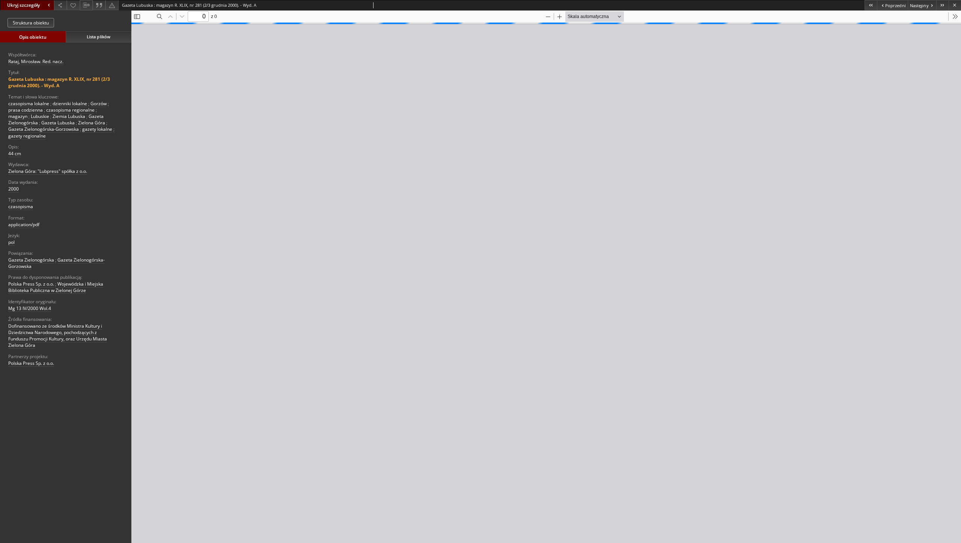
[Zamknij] (955, 5)
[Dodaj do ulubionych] (73, 5)
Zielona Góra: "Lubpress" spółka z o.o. (47, 171)
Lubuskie (40, 116)
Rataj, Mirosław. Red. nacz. (35, 61)
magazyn (17, 116)
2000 (13, 189)
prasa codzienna (25, 110)
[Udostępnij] (60, 5)
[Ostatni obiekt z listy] (942, 5)
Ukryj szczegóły (23, 5)
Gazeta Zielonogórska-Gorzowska (43, 129)
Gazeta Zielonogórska (31, 260)
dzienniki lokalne (70, 103)
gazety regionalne (27, 136)
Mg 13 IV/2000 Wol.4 (29, 308)
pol (11, 242)
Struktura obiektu (31, 23)
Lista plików (98, 36)
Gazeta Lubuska (58, 122)
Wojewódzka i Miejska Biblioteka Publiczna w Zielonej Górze (55, 287)
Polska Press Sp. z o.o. (31, 284)
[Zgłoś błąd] (111, 5)
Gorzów (98, 103)
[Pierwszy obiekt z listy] (871, 5)
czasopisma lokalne (28, 103)
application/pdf (23, 224)
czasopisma (20, 206)
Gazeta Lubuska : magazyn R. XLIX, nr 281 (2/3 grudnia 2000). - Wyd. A (59, 82)
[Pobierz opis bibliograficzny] (86, 5)
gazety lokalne (97, 129)
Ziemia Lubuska (69, 116)
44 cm (14, 153)
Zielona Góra (91, 122)
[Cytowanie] (99, 5)
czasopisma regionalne (70, 110)
